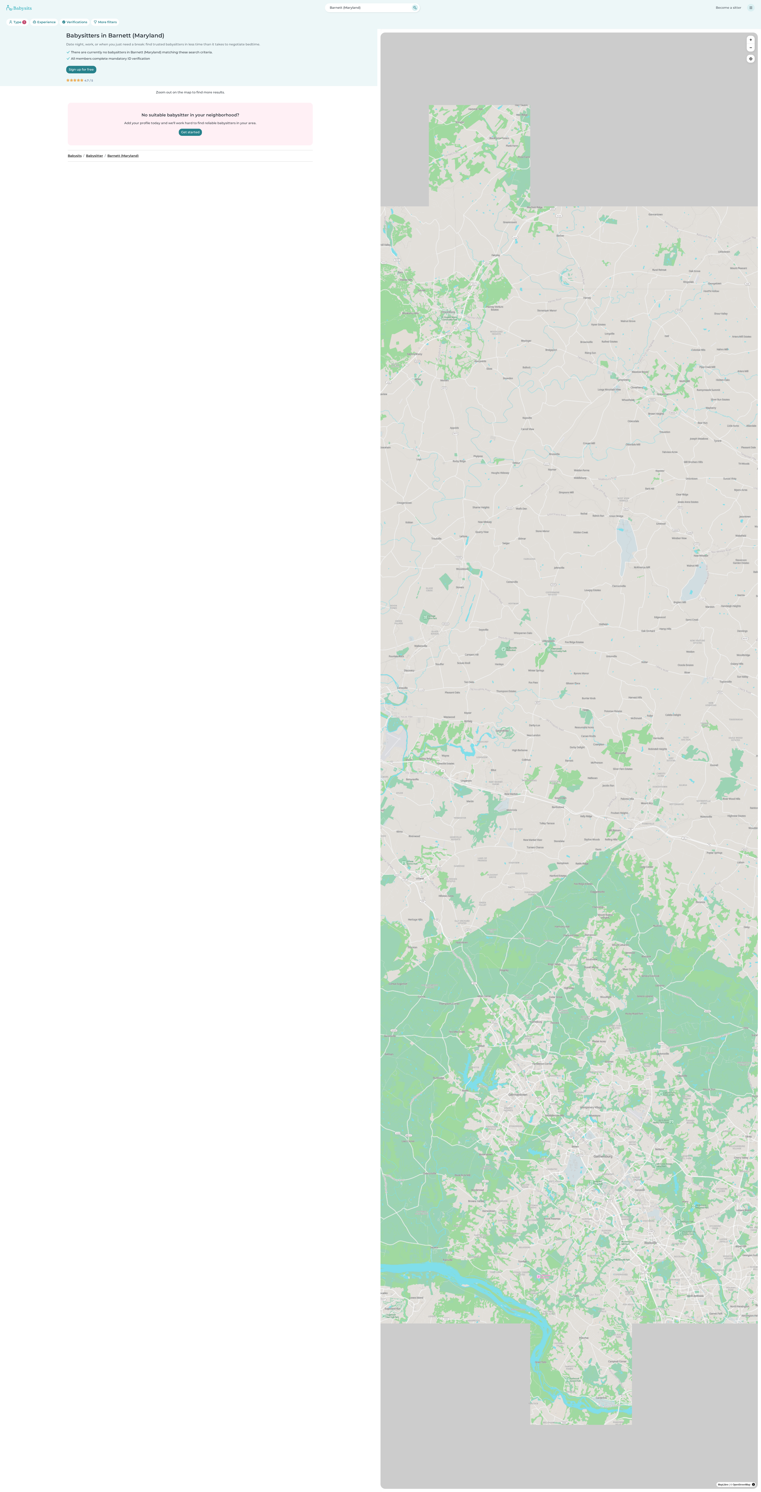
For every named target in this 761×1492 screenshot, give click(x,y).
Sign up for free (81, 69)
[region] (569, 761)
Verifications (76, 22)
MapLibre (723, 1484)
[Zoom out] (751, 48)
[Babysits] (19, 7)
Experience (46, 22)
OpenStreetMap (741, 1484)
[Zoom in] (751, 40)
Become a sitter (728, 8)
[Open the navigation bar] (751, 8)
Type (19, 22)
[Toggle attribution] (753, 1484)
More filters (107, 22)
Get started (190, 132)
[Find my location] (751, 59)
